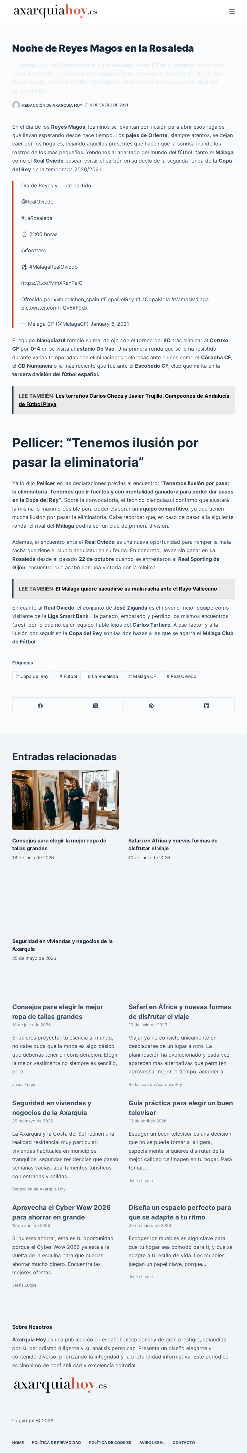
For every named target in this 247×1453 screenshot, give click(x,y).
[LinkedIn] (207, 706)
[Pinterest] (151, 706)
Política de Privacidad (56, 1442)
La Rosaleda (103, 676)
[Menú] (232, 11)
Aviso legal (152, 1442)
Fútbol (68, 676)
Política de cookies (110, 1442)
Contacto (184, 1442)
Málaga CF (142, 676)
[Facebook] (40, 706)
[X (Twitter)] (96, 706)
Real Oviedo (181, 676)
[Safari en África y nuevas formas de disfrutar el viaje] (181, 800)
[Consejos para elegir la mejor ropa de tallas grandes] (65, 800)
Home (18, 1442)
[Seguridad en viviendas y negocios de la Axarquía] (65, 901)
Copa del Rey (32, 676)
